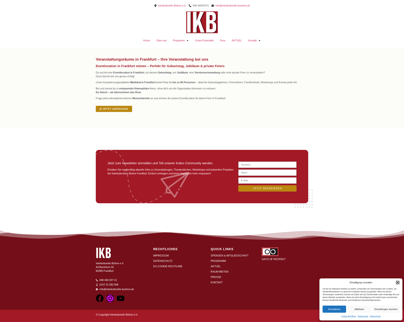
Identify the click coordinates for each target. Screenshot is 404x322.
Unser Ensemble (204, 40)
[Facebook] (100, 298)
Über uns (161, 40)
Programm (179, 40)
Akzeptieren (334, 309)
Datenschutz (363, 316)
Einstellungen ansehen (386, 309)
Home (146, 40)
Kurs (222, 40)
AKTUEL (237, 40)
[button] (397, 282)
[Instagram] (110, 298)
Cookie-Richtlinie (348, 316)
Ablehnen (359, 309)
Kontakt (252, 40)
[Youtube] (121, 298)
